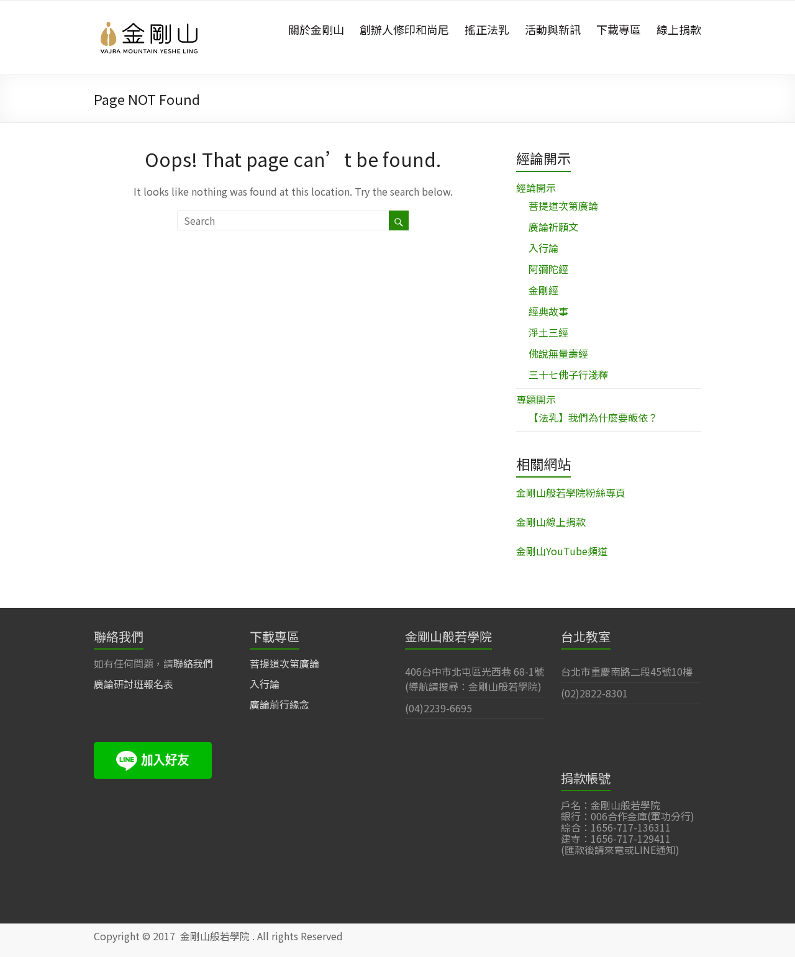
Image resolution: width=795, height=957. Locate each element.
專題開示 (536, 399)
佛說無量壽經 (558, 353)
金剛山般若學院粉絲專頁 (570, 492)
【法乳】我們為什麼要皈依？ (593, 417)
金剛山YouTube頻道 (561, 550)
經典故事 (548, 311)
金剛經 (543, 290)
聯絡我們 (193, 663)
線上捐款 (678, 29)
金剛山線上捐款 (551, 521)
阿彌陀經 (548, 268)
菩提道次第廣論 (563, 205)
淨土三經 (548, 332)
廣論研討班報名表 (133, 683)
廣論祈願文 (553, 226)
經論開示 (536, 187)
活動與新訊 (553, 29)
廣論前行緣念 (279, 704)
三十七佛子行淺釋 (568, 374)
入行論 (543, 247)
